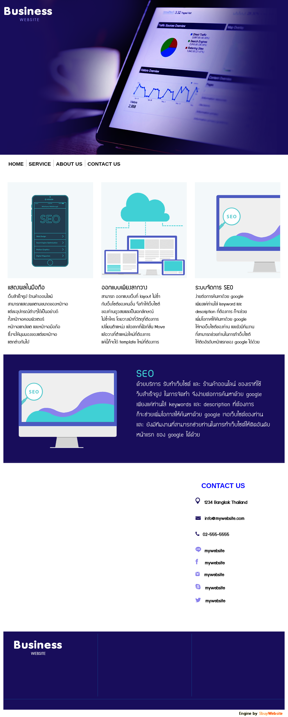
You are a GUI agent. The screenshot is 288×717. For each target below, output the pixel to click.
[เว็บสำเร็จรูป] (261, 715)
